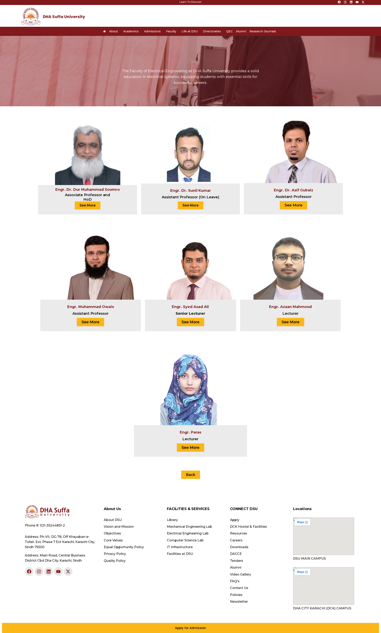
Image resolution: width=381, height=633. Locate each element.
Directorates (212, 31)
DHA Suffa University (64, 16)
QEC (229, 31)
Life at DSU (190, 31)
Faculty (171, 31)
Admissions (152, 31)
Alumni (241, 31)
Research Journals (262, 31)
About (113, 31)
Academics (131, 31)
